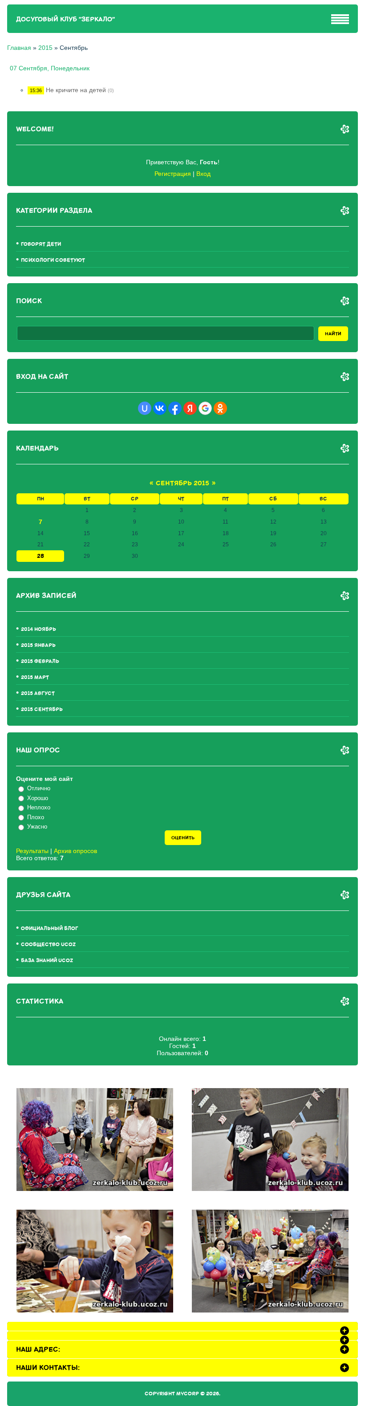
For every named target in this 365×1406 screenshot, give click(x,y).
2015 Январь (38, 645)
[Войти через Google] (205, 408)
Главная (19, 47)
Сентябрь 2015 (182, 483)
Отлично (38, 788)
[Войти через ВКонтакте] (159, 408)
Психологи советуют (53, 260)
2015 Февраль (40, 661)
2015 (45, 47)
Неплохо (38, 807)
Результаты (32, 850)
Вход (203, 173)
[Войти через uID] (144, 408)
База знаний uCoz (47, 960)
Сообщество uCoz (48, 944)
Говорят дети (41, 244)
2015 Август (38, 693)
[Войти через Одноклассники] (220, 408)
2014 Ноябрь (38, 629)
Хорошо (37, 798)
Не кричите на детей (76, 89)
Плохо (35, 817)
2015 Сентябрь (42, 709)
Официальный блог (49, 928)
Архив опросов (75, 850)
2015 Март (35, 677)
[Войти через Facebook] (175, 408)
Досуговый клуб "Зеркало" (65, 19)
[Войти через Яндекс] (190, 408)
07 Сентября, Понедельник (49, 68)
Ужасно (37, 826)
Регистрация (172, 173)
